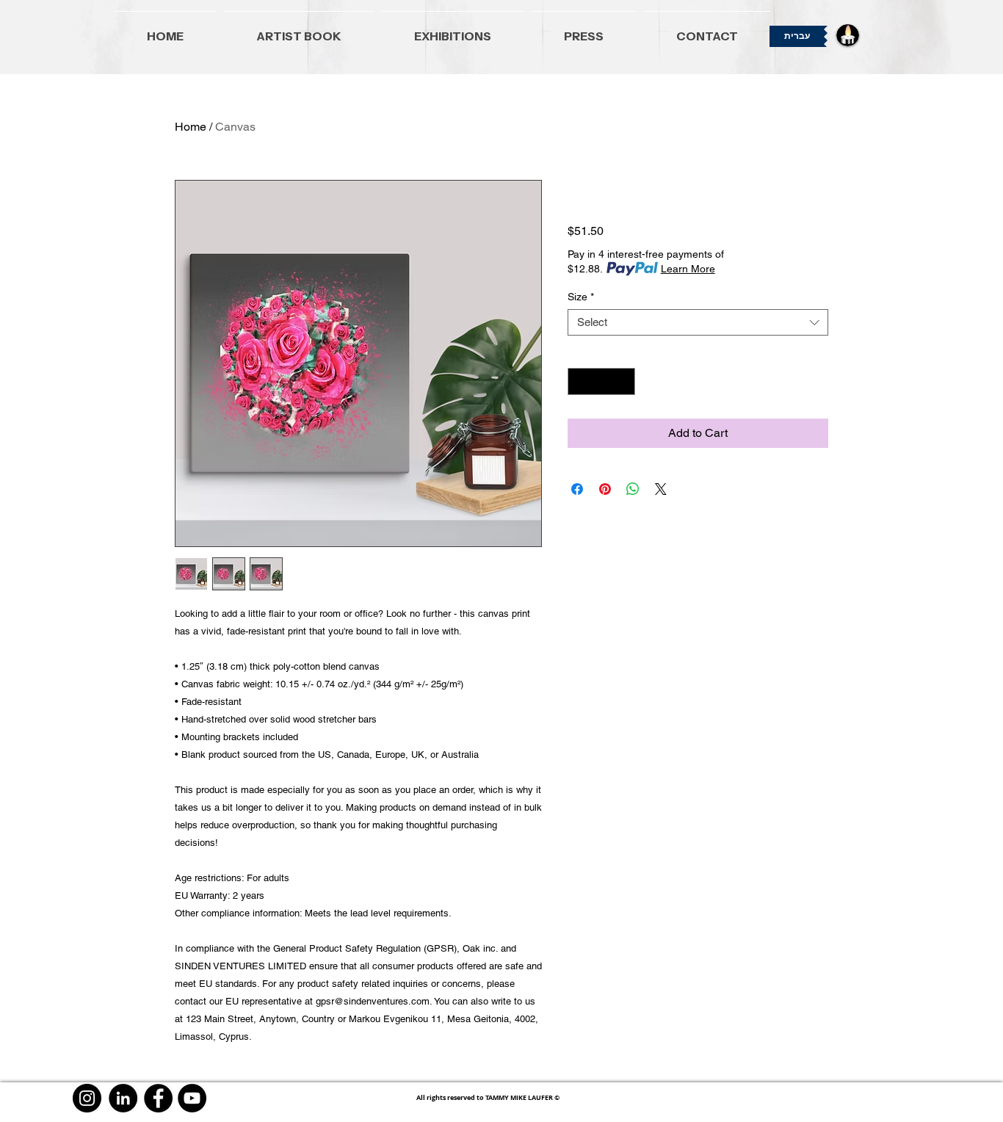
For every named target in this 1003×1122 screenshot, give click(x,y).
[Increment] (624, 381)
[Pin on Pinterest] (605, 489)
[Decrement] (579, 381)
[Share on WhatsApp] (633, 489)
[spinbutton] (601, 381)
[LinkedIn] (123, 1098)
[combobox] (698, 322)
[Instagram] (87, 1098)
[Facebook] (158, 1098)
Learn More (688, 269)
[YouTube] (192, 1098)
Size (581, 297)
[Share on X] (661, 489)
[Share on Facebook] (577, 489)
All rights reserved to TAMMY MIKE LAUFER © (488, 1097)
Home (190, 127)
